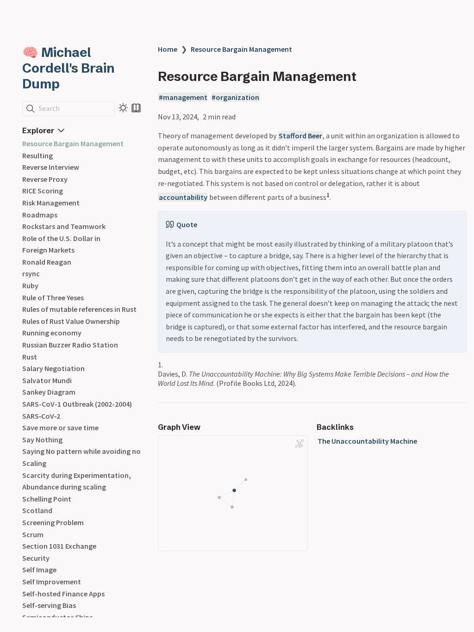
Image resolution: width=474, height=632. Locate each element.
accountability (183, 197)
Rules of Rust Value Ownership (71, 321)
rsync (31, 273)
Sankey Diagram (48, 392)
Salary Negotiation (53, 368)
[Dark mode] (123, 107)
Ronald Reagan (46, 261)
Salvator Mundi (47, 380)
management (185, 97)
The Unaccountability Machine (367, 441)
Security (36, 558)
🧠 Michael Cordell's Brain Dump (68, 68)
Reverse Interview (50, 167)
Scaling (34, 463)
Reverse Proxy (45, 179)
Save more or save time (60, 427)
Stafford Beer (300, 135)
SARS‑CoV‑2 (41, 416)
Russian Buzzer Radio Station (70, 344)
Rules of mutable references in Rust (79, 309)
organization (237, 97)
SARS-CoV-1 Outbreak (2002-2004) (77, 404)
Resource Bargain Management (73, 143)
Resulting (37, 155)
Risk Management (51, 202)
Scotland (37, 510)
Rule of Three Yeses (53, 297)
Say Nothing (42, 439)
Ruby (30, 285)
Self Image (39, 569)
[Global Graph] (299, 443)
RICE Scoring (42, 190)
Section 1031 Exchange (59, 546)
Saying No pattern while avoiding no (81, 451)
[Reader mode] (136, 107)
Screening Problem (53, 522)
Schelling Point (46, 498)
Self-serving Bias (49, 605)
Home (167, 49)
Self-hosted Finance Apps (63, 593)
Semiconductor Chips (57, 617)
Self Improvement (51, 581)
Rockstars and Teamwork (64, 226)
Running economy (51, 332)
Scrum (33, 534)
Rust (29, 356)
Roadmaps (39, 214)
